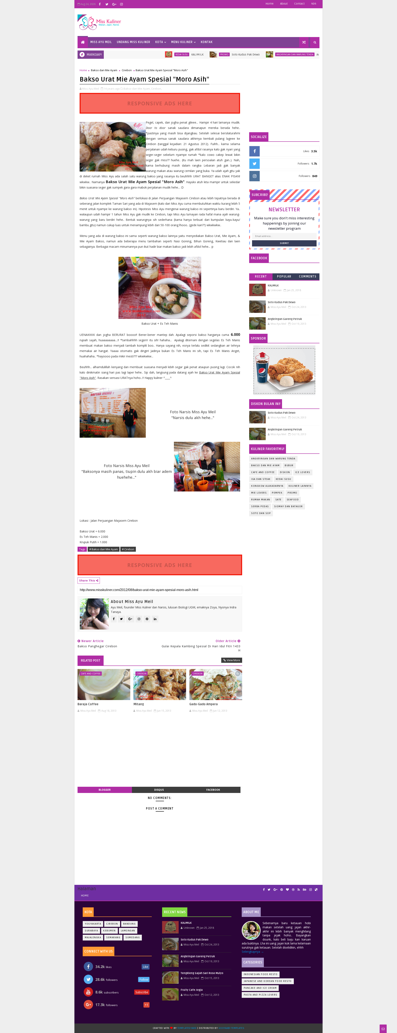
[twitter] (107, 4)
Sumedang (133, 937)
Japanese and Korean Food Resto (268, 981)
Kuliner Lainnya (300, 486)
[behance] (304, 890)
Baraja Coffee (88, 704)
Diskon (285, 472)
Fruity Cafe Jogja (192, 990)
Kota (159, 42)
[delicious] (316, 890)
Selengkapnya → (253, 952)
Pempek (277, 492)
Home (269, 3)
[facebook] (100, 4)
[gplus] (114, 4)
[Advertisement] (160, 752)
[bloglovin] (287, 890)
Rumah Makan (260, 499)
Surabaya (91, 930)
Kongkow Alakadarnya (267, 486)
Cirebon (127, 70)
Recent (261, 276)
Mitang (138, 704)
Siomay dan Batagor (288, 506)
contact (299, 3)
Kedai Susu (156, 54)
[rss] (299, 890)
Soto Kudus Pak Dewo (220, 54)
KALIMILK (171, 54)
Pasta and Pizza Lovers (260, 994)
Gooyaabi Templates (231, 1028)
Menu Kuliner (182, 42)
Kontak (207, 42)
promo (198, 54)
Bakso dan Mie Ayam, (137, 88)
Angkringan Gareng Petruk (308, 54)
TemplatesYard (186, 1028)
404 (313, 3)
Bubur (289, 465)
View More (233, 660)
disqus (159, 790)
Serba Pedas (260, 506)
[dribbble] (293, 890)
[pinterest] (281, 890)
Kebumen (109, 930)
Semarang (113, 937)
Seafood (293, 499)
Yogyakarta (93, 923)
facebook (213, 790)
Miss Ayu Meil (101, 42)
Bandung (129, 923)
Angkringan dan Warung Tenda (269, 54)
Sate (278, 499)
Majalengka (93, 937)
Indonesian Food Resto (261, 974)
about (284, 3)
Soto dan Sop (261, 513)
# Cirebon (128, 549)
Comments (307, 276)
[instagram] (121, 4)
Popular (284, 276)
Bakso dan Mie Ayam (104, 70)
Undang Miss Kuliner (133, 42)
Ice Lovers (302, 472)
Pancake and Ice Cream (260, 988)
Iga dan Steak (261, 479)
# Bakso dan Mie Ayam (103, 549)
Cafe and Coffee (90, 673)
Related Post (90, 660)
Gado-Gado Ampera (203, 704)
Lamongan (128, 930)
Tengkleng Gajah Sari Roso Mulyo (202, 973)
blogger (105, 790)
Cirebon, (156, 88)
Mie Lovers (259, 492)
